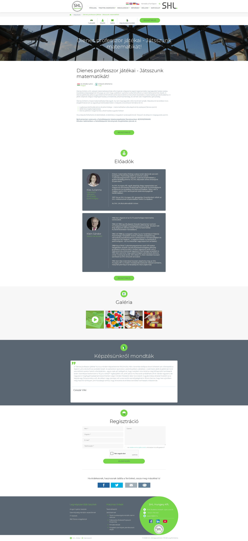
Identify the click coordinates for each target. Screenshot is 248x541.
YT (165, 521)
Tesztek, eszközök (107, 8)
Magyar (127, 4)
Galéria (112, 23)
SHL (170, 5)
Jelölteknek (111, 512)
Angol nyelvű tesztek (78, 509)
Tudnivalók (91, 23)
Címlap (70, 14)
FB (150, 521)
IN (157, 521)
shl (159, 529)
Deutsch (134, 4)
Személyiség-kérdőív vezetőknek (83, 512)
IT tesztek (73, 516)
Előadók (102, 23)
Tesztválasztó (111, 509)
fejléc (2, 25)
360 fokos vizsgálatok (78, 519)
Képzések (135, 8)
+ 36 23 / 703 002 (152, 513)
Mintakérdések (114, 525)
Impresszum (87, 538)
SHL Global (76, 538)
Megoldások (122, 8)
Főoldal (93, 8)
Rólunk (145, 8)
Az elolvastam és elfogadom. (145, 447)
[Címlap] (77, 6)
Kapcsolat (155, 8)
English (130, 4)
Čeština (137, 4)
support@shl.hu (152, 516)
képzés (3, 25)
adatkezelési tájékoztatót (138, 447)
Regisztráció (150, 20)
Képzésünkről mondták (127, 23)
